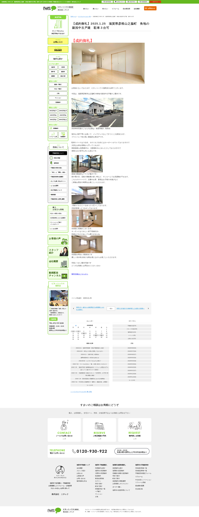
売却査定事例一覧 (141, 470)
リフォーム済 (53, 136)
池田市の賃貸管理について (121, 490)
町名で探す (98, 486)
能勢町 (53, 76)
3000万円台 (53, 119)
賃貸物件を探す (118, 468)
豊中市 (53, 71)
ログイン (98, 481)
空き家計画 (139, 489)
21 (101, 335)
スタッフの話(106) (132, 329)
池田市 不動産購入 (101, 465)
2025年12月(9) (132, 373)
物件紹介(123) (132, 332)
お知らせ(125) (132, 338)
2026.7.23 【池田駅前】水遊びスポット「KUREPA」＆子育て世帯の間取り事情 (89, 374)
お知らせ (80, 473)
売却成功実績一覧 (141, 468)
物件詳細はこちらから (80, 274)
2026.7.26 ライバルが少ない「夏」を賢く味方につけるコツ (90, 364)
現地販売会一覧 (100, 489)
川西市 (63, 67)
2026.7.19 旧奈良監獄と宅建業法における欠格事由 (90, 378)
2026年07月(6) (132, 351)
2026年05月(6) (132, 357)
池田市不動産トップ (83, 465)
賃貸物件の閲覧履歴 (119, 481)
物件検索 (108, 1)
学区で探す (98, 483)
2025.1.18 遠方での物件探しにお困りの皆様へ (130, 308)
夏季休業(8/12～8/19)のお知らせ (90, 357)
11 (83, 333)
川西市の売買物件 (101, 473)
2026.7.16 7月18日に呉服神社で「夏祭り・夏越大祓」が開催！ (90, 382)
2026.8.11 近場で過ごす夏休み (90, 354)
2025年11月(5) (132, 377)
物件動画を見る (82, 481)
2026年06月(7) (132, 354)
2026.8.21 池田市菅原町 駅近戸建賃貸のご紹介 (90, 348)
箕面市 (63, 71)
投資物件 (58, 102)
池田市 (53, 67)
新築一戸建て (58, 84)
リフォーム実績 (140, 482)
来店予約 (132, 1)
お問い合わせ (81, 478)
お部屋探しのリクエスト (121, 483)
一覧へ (111, 308)
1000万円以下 (63, 110)
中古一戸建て (58, 89)
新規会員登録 (99, 478)
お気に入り (58, 41)
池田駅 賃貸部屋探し (119, 465)
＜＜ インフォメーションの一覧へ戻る (81, 391)
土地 (58, 93)
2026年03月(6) (132, 364)
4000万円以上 (63, 119)
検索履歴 (144, 1)
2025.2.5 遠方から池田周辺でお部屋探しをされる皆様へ (90, 308)
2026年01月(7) (132, 370)
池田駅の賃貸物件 (118, 470)
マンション (58, 98)
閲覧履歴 (58, 49)
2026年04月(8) (132, 361)
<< (76, 325)
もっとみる (90, 385)
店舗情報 (53, 319)
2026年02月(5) (132, 367)
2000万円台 (63, 115)
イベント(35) (132, 335)
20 (96, 335)
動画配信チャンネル (55, 274)
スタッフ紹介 (54, 251)
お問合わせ (151, 8)
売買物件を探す (100, 468)
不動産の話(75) (132, 325)
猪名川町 (63, 76)
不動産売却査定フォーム (143, 473)
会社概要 (53, 261)
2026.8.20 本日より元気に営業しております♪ (90, 351)
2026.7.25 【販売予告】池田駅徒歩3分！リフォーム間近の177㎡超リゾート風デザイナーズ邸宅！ (90, 369)
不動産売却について (58, 153)
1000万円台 (53, 115)
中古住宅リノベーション (143, 480)
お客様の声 (55, 238)
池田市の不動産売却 (141, 465)
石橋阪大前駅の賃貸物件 (121, 473)
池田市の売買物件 (101, 470)
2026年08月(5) (132, 348)
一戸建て (98, 491)
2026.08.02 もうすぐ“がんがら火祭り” (90, 361)
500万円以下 (53, 110)
